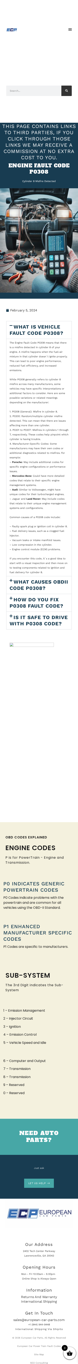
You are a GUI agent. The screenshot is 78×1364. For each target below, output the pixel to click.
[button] (70, 29)
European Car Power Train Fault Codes (39, 1346)
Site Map (39, 1354)
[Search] (66, 91)
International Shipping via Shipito (39, 1329)
